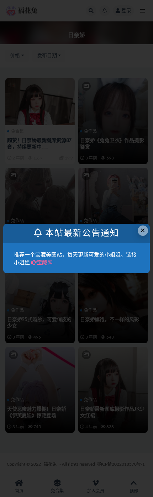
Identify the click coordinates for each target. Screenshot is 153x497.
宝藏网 (45, 262)
